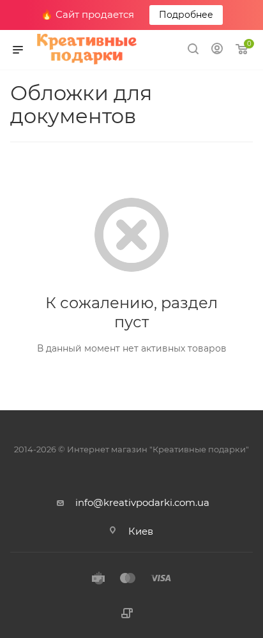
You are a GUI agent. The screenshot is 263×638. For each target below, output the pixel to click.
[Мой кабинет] (217, 50)
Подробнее (186, 14)
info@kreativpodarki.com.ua (142, 502)
